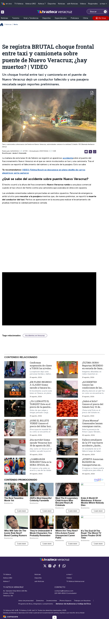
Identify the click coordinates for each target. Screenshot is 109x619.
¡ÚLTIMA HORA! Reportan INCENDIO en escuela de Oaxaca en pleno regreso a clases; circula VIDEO (93, 368)
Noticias (61, 4)
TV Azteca (18, 4)
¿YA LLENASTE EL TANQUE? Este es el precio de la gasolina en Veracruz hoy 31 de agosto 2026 (41, 407)
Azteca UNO (30, 4)
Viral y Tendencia (31, 18)
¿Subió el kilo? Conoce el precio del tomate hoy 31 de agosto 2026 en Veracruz (92, 407)
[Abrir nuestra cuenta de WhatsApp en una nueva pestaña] (64, 565)
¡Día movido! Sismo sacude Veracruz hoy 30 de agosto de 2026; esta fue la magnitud (41, 444)
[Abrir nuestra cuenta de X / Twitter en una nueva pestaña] (45, 565)
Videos (83, 4)
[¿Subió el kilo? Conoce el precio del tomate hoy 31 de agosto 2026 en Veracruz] (67, 408)
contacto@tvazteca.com (63, 591)
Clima (85, 18)
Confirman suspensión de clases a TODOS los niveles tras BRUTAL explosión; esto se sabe (41, 369)
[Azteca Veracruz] (54, 12)
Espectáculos (61, 18)
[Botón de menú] (2, 11)
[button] (54, 617)
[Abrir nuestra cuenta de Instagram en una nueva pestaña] (49, 565)
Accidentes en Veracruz (35, 335)
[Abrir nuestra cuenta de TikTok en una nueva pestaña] (54, 565)
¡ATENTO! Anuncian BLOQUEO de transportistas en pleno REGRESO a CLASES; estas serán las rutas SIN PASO (92, 466)
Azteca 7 (42, 4)
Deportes (52, 4)
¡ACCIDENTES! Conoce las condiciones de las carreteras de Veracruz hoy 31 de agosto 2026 (92, 389)
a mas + (103, 4)
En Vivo (102, 18)
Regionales (93, 4)
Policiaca (75, 18)
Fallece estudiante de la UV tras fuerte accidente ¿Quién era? (92, 444)
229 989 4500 (60, 593)
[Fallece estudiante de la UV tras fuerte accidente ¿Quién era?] (67, 447)
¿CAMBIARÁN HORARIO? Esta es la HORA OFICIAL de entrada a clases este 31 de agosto (41, 465)
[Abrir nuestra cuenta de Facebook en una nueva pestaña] (59, 565)
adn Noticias (72, 4)
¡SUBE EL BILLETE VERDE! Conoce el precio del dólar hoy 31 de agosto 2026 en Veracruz (40, 426)
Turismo (15, 18)
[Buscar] (105, 11)
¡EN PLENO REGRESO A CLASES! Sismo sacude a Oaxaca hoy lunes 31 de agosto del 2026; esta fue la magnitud (41, 389)
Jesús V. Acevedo (19, 153)
